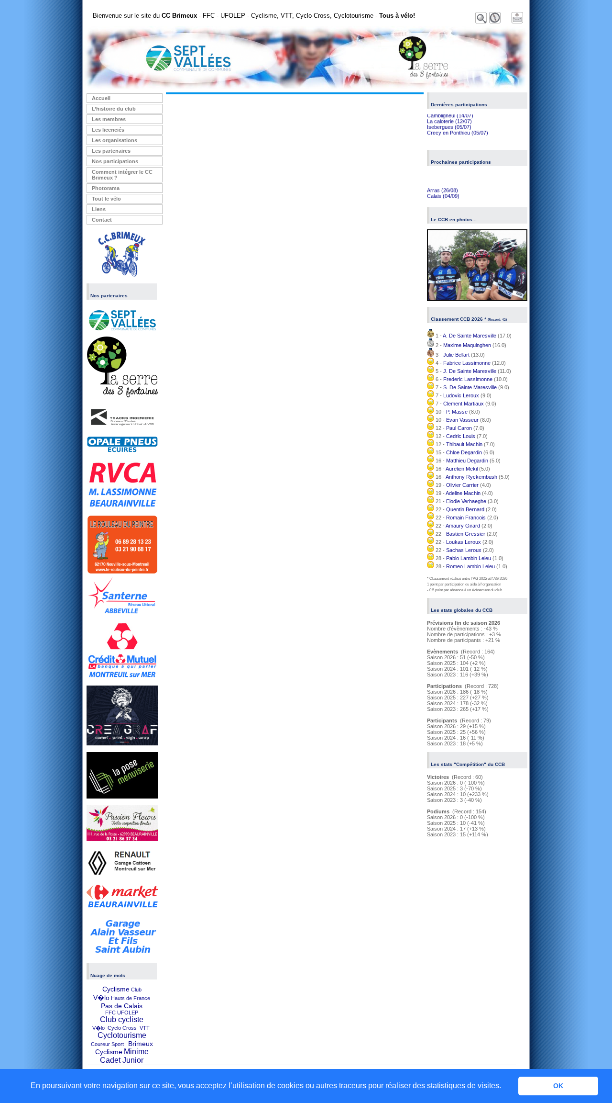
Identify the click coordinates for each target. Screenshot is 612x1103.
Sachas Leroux (463, 550)
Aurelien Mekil (462, 469)
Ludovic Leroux (461, 395)
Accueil (101, 98)
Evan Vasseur (462, 420)
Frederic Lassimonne (467, 379)
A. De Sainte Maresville (469, 335)
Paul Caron (459, 428)
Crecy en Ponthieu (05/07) (457, 129)
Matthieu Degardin (467, 460)
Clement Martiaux (463, 403)
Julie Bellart (456, 355)
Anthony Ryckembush (471, 477)
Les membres (109, 119)
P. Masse (457, 412)
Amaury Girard (463, 526)
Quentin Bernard (465, 509)
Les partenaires (111, 151)
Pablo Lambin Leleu (468, 558)
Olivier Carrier (462, 485)
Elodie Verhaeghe (466, 501)
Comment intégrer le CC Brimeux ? (122, 174)
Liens (99, 209)
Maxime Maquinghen (467, 345)
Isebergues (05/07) (449, 123)
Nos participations (115, 161)
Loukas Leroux (463, 542)
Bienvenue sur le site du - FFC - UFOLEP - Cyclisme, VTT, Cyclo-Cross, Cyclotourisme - (254, 15)
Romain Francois (466, 517)
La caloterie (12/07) (449, 117)
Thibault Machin (464, 444)
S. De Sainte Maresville (470, 387)
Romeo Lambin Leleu (470, 566)
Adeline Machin (463, 493)
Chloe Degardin (464, 452)
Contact (102, 220)
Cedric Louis (460, 436)
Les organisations (114, 140)
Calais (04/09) (443, 192)
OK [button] (558, 1086)
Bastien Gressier (465, 534)
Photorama (106, 188)
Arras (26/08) (442, 186)
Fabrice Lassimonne (467, 363)
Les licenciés (108, 130)
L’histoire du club (114, 109)
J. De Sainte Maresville (469, 371)
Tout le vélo (106, 199)
